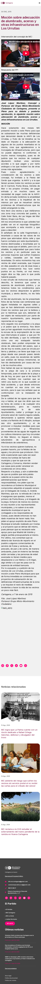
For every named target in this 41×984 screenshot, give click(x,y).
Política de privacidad (11, 978)
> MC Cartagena (10, 912)
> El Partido (8, 909)
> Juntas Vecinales (11, 919)
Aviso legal (8, 975)
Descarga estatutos (11, 968)
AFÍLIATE (10, 923)
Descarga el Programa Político (14, 876)
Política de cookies (10, 980)
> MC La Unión (9, 916)
